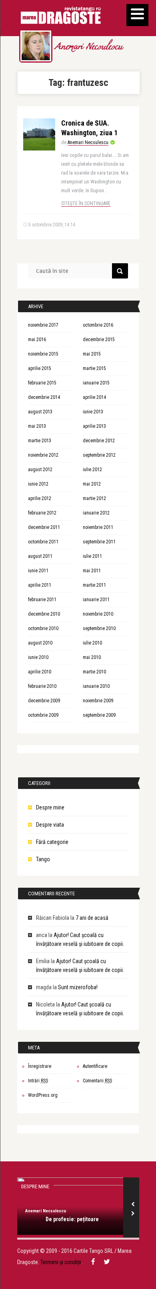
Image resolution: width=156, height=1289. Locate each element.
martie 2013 (39, 440)
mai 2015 (92, 354)
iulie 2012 (92, 469)
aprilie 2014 (94, 397)
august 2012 (40, 469)
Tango (43, 859)
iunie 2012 (38, 484)
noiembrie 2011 (98, 527)
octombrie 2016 (98, 325)
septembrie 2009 (99, 715)
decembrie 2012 (99, 440)
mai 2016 (37, 339)
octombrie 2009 (43, 715)
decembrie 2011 (44, 527)
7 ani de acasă (92, 918)
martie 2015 (94, 368)
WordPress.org (43, 1095)
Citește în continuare (85, 203)
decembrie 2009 (44, 700)
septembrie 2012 (99, 455)
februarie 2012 (42, 513)
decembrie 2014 (44, 397)
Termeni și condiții (60, 1262)
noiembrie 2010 (98, 614)
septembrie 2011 (99, 542)
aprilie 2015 (39, 368)
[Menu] (137, 15)
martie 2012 (94, 498)
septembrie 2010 (99, 628)
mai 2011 (92, 570)
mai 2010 (92, 657)
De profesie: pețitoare (72, 1219)
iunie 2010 (38, 657)
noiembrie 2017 (43, 325)
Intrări (38, 1081)
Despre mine (50, 807)
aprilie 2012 (39, 498)
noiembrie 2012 (43, 455)
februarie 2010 (42, 686)
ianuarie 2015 (96, 383)
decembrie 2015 (99, 339)
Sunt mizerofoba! (78, 987)
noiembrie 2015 (43, 354)
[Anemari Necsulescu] (35, 45)
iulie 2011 (92, 556)
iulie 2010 (92, 643)
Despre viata (50, 824)
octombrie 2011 (43, 542)
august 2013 (40, 412)
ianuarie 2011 (96, 599)
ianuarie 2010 (96, 686)
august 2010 (40, 643)
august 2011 (40, 556)
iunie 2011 (38, 570)
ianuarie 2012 (96, 513)
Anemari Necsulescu (88, 47)
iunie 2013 (93, 412)
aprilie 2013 (94, 426)
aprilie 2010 (39, 672)
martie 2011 (94, 585)
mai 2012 (92, 484)
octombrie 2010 (43, 628)
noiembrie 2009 (98, 700)
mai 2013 (37, 426)
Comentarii (97, 1081)
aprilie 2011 (39, 585)
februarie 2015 (42, 383)
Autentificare (95, 1066)
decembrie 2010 (44, 614)
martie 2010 (94, 672)
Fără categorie (52, 842)
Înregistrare (39, 1066)
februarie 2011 (42, 599)
